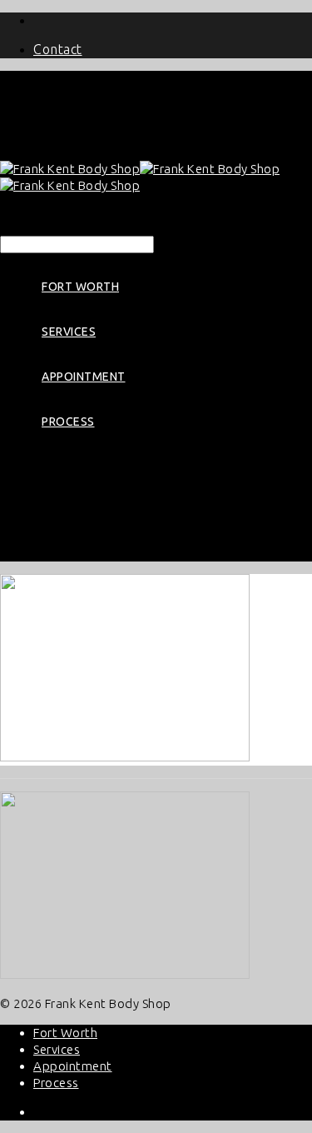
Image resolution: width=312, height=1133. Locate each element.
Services (69, 331)
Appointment (84, 376)
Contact (57, 49)
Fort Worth (80, 286)
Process (68, 421)
